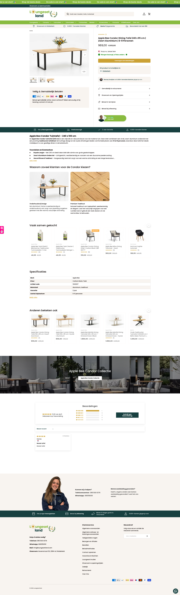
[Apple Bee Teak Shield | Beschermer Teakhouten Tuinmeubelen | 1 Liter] (40, 235)
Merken (92, 22)
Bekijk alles (33, 297)
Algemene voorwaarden (91, 528)
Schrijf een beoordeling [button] (127, 415)
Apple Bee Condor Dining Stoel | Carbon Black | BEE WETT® (90, 248)
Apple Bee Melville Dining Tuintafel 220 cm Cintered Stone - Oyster (114, 334)
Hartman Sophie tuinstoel (136, 247)
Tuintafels (57, 22)
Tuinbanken (83, 22)
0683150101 (89, 496)
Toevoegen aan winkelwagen (124, 61)
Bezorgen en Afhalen (89, 541)
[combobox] (99, 14)
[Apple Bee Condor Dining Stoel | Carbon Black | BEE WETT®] (90, 235)
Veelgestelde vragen (89, 538)
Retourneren (86, 570)
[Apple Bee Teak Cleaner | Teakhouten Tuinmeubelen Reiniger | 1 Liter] (65, 235)
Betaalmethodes (88, 549)
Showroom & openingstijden (92, 563)
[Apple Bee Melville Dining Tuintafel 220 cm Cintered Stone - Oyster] (114, 321)
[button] (149, 14)
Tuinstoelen (70, 22)
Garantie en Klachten (90, 556)
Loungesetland (38, 588)
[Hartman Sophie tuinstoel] (139, 235)
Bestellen (85, 545)
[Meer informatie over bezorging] (126, 54)
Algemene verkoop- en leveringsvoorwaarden (90, 533)
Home (31, 30)
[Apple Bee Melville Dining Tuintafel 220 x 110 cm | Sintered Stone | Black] (90, 321)
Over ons (136, 22)
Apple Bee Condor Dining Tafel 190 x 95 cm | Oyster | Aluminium (65, 334)
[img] (41, 436)
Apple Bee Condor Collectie (90, 378)
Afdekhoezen (126, 22)
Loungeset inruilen (89, 560)
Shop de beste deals (31, 2)
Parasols (115, 22)
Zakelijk (85, 567)
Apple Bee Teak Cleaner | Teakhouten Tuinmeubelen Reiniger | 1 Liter (65, 249)
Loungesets (34, 22)
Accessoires (103, 22)
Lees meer (33, 161)
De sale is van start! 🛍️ (56, 2)
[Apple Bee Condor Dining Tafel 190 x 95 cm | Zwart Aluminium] (40, 321)
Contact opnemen (89, 552)
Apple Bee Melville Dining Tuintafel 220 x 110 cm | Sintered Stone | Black (89, 334)
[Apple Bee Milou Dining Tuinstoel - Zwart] (114, 235)
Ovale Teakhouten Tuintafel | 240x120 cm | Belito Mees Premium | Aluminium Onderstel (138, 335)
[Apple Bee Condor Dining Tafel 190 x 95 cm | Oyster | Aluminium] (65, 321)
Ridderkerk (106, 71)
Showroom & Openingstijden (40, 6)
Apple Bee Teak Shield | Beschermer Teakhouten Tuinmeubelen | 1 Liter (40, 248)
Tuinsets (46, 22)
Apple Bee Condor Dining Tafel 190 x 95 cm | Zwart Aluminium (40, 334)
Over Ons (85, 574)
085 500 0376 (95, 493)
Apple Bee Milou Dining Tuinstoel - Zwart (113, 247)
